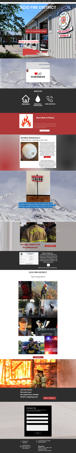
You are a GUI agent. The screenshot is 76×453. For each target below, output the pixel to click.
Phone (27, 420)
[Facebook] (21, 45)
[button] (55, 241)
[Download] (48, 265)
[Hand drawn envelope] (38, 216)
